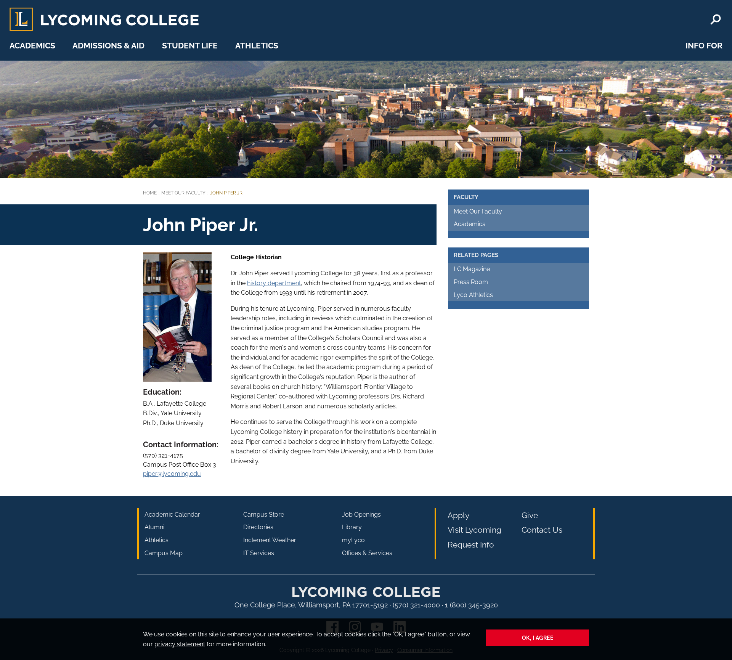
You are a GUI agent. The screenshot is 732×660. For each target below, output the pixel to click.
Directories (258, 527)
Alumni (154, 527)
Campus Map (163, 553)
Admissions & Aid (108, 45)
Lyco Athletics (473, 295)
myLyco (353, 540)
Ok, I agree (538, 637)
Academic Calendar (172, 514)
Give (530, 515)
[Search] (715, 19)
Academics (32, 45)
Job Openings (361, 514)
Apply (458, 515)
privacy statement (179, 644)
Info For (703, 45)
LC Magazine (472, 269)
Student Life (190, 45)
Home (150, 193)
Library (352, 527)
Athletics (256, 45)
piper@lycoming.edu (172, 473)
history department (274, 283)
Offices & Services (367, 553)
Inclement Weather (269, 540)
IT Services (258, 553)
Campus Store (263, 514)
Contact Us (542, 530)
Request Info (471, 544)
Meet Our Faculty (183, 193)
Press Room (471, 282)
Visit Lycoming (474, 530)
